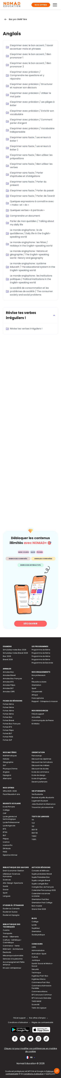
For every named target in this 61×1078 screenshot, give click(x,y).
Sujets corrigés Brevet (41, 880)
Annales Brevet (9, 675)
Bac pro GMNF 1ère (18, 19)
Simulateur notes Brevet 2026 (15, 653)
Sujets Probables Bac (41, 877)
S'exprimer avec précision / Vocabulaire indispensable (32, 130)
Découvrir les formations (42, 762)
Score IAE (35, 1004)
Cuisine (6, 930)
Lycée (34, 925)
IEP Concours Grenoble (41, 998)
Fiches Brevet (8, 720)
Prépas (6, 838)
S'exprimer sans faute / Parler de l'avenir (32, 196)
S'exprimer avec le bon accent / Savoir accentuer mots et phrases (31, 47)
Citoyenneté (37, 691)
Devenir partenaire (39, 782)
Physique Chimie (10, 768)
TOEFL (34, 839)
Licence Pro (7, 845)
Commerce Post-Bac (41, 982)
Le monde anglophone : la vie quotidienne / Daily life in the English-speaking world (30, 233)
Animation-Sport (39, 953)
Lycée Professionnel (11, 822)
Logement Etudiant (40, 801)
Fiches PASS (8, 737)
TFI (33, 820)
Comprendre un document (25, 215)
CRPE (34, 947)
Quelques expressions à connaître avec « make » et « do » (32, 203)
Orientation (36, 685)
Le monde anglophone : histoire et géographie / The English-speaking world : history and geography (29, 254)
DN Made (6, 848)
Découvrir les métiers (40, 765)
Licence (6, 842)
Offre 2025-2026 (10, 791)
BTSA (5, 832)
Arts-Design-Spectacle (13, 883)
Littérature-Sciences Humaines (11, 875)
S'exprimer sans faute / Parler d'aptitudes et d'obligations (26, 174)
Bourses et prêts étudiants (43, 797)
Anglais (6, 772)
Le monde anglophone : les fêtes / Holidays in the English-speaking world (31, 244)
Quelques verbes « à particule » (27, 210)
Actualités (36, 717)
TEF (33, 826)
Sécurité (35, 969)
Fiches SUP (7, 740)
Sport (34, 688)
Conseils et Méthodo (40, 870)
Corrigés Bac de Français (43, 887)
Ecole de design (38, 775)
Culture (35, 957)
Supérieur (36, 928)
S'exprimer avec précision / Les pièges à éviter (32, 103)
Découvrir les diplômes (41, 759)
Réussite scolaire (39, 682)
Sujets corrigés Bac (40, 883)
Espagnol (7, 775)
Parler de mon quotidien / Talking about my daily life (32, 223)
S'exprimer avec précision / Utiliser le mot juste (30, 94)
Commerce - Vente (11, 946)
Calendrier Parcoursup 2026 (44, 890)
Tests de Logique (39, 1008)
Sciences (7, 880)
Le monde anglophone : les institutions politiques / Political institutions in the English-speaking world (31, 279)
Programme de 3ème (41, 659)
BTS (4, 829)
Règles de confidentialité (42, 1022)
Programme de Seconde (42, 663)
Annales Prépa (9, 685)
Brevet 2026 (8, 659)
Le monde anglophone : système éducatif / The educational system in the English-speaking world (32, 267)
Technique (36, 972)
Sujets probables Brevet (42, 874)
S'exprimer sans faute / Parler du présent (28, 183)
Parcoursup (37, 755)
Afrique (35, 695)
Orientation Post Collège (42, 902)
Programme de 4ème (41, 656)
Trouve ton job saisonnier (42, 807)
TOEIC (34, 836)
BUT (4, 835)
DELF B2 (35, 833)
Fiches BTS (7, 727)
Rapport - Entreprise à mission (45, 701)
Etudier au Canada (11, 908)
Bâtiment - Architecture (13, 949)
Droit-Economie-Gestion (13, 870)
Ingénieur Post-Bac (40, 976)
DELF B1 (34, 829)
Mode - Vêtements (11, 936)
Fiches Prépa (8, 730)
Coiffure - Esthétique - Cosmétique (12, 941)
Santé (5, 886)
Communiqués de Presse (42, 720)
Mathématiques (10, 755)
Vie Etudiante (37, 794)
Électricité (7, 952)
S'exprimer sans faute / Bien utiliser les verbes (31, 165)
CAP (4, 813)
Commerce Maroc (40, 991)
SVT (4, 765)
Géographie (8, 762)
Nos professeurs (38, 675)
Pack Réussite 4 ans (11, 794)
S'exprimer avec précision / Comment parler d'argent (31, 121)
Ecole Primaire (9, 807)
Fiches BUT (7, 733)
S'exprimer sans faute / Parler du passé (32, 190)
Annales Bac (8, 672)
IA (32, 678)
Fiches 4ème (8, 710)
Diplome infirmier (10, 855)
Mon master (37, 906)
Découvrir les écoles (40, 768)
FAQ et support (38, 714)
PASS (5, 852)
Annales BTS (8, 682)
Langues (6, 896)
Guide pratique (38, 934)
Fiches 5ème (8, 707)
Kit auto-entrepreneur (12, 968)
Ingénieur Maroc (39, 979)
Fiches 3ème (8, 714)
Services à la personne (12, 959)
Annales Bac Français (12, 678)
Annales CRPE (9, 691)
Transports (7, 933)
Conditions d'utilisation (18, 1022)
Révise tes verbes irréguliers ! (26, 328)
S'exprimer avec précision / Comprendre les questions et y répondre (27, 75)
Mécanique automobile (13, 955)
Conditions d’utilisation (33, 1074)
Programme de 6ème (41, 649)
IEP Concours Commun (42, 995)
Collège (6, 810)
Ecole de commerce (40, 772)
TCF (33, 823)
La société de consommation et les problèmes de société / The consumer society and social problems (31, 291)
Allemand (7, 778)
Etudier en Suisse (10, 912)
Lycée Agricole (9, 825)
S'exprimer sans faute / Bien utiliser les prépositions (31, 156)
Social (5, 889)
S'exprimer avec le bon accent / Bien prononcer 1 (30, 56)
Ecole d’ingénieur (39, 778)
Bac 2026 (7, 656)
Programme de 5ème (41, 653)
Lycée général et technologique (10, 817)
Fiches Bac (7, 717)
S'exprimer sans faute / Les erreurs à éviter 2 (30, 148)
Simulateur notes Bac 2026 (14, 649)
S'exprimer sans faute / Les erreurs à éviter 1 (30, 139)
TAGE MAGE (36, 1001)
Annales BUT (8, 688)
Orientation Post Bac (40, 899)
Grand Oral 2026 (39, 909)
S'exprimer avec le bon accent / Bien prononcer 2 (30, 64)
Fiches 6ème (8, 704)
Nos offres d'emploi (37, 1018)
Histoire (6, 759)
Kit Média (35, 723)
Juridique (36, 960)
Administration (38, 950)
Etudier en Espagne (11, 915)
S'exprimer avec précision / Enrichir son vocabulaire (32, 112)
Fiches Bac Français (11, 723)
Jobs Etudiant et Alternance (43, 804)
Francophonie (38, 698)
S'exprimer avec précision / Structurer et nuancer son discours (31, 85)
